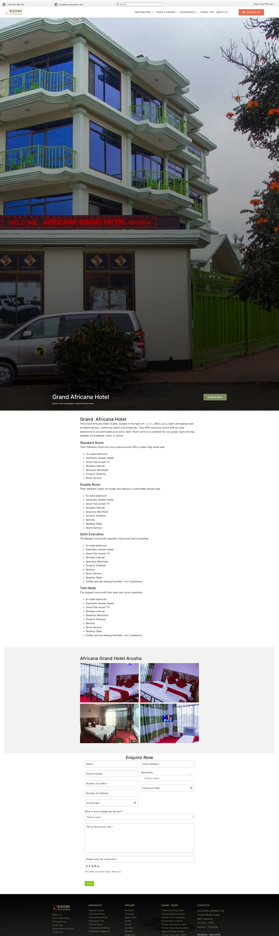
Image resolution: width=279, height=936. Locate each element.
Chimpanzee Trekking (99, 928)
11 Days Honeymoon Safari (174, 924)
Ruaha (128, 921)
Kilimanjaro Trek (96, 921)
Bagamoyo (130, 935)
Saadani (129, 931)
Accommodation (66, 403)
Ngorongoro (131, 917)
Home (54, 403)
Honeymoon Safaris (98, 917)
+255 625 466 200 (15, 4)
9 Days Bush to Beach (172, 921)
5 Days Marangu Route (172, 931)
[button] (215, 397)
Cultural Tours (95, 924)
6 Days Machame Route (173, 914)
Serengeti (129, 910)
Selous (128, 924)
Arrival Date (93, 803)
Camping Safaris (97, 914)
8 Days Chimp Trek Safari (173, 935)
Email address (151, 764)
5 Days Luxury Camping (173, 917)
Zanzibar (129, 928)
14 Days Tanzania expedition (175, 928)
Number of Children (97, 793)
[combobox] (111, 803)
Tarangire (129, 914)
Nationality (147, 772)
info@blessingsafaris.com (71, 4)
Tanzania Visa (59, 921)
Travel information (61, 918)
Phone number (94, 773)
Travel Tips (58, 925)
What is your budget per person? (104, 811)
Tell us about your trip (99, 826)
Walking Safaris (96, 910)
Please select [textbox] (152, 778)
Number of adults (97, 783)
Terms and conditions (62, 928)
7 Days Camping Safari (172, 910)
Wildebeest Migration (99, 931)
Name (89, 764)
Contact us (57, 932)
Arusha (148, 423)
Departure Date (151, 788)
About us (56, 914)
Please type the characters (102, 859)
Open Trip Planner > (264, 4)
